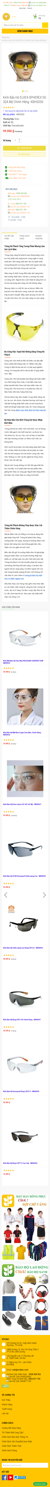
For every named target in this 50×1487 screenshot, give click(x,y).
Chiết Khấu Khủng (15, 171)
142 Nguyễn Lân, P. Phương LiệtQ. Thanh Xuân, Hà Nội (20, 1356)
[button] (23, 91)
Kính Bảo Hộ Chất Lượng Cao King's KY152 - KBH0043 (23, 948)
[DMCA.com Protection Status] (5, 1386)
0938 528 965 (17, 2)
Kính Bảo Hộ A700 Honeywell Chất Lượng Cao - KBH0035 (24, 876)
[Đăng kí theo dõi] (45, 1465)
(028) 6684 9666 (14, 199)
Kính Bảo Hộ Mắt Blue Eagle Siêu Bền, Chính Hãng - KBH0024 (22, 733)
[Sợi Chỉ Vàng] (25, 1227)
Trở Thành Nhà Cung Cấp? (13, 1432)
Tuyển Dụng (7, 1408)
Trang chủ (5, 37)
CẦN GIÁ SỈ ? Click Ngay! (17, 174)
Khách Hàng (7, 1404)
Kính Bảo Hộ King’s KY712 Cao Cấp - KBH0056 (20, 1163)
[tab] (9, 237)
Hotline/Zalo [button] (40, 1484)
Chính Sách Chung (9, 1450)
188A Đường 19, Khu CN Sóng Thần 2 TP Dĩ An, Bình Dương (23, 1350)
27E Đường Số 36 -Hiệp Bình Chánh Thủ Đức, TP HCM (22, 1344)
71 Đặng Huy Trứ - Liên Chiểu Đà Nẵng (19, 1363)
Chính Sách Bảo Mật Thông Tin (15, 1437)
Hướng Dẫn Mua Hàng (16, 167)
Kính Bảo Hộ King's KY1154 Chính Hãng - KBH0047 (22, 1020)
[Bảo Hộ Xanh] (25, 1297)
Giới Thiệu (6, 1400)
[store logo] (6, 16)
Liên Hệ (5, 1413)
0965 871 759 (8, 5)
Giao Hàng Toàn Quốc (17, 178)
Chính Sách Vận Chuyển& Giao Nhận (17, 1441)
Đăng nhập (22, 8)
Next (44, 895)
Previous (5, 895)
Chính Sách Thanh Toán (11, 1445)
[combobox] (25, 25)
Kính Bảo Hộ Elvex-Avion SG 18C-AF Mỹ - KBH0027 (22, 804)
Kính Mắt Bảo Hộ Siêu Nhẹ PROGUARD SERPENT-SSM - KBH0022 (23, 662)
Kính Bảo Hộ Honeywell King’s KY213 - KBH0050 (21, 1091)
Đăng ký (29, 8)
